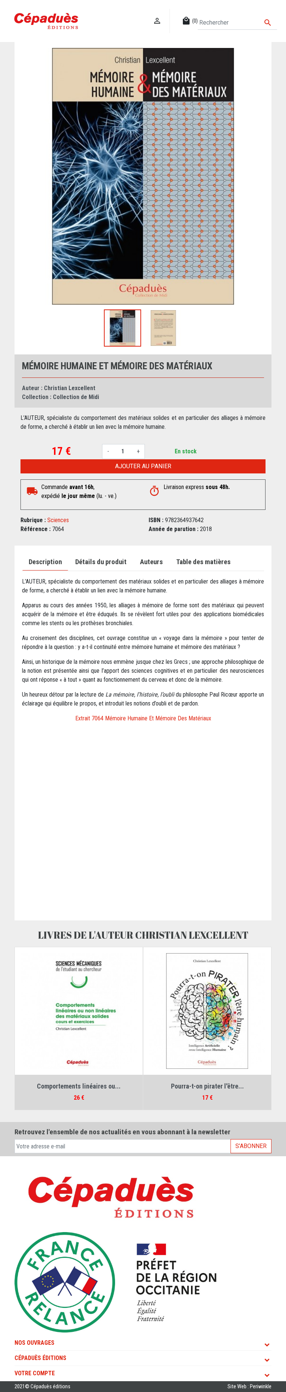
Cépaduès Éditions (40, 1358)
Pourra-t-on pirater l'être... (207, 1086)
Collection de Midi (76, 397)
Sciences (58, 520)
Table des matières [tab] (203, 562)
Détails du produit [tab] (101, 562)
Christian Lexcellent (69, 388)
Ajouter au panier (143, 466)
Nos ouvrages (34, 1342)
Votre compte (35, 1373)
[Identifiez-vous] (157, 13)
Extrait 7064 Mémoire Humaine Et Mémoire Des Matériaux (143, 718)
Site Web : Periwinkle (249, 1386)
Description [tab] (45, 562)
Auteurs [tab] (151, 562)
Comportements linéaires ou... (79, 1086)
